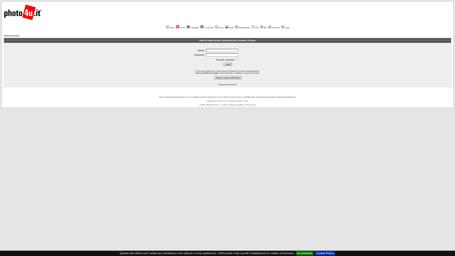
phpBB (240, 105)
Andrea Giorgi (250, 105)
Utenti (231, 27)
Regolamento (244, 27)
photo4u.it (215, 105)
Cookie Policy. (325, 253)
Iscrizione (276, 27)
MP (265, 27)
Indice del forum (11, 36)
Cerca (221, 27)
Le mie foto (208, 27)
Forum (182, 27)
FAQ (257, 27)
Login (287, 27)
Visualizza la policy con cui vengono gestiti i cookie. (228, 101)
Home (172, 27)
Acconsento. (305, 253)
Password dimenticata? (227, 85)
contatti (224, 105)
